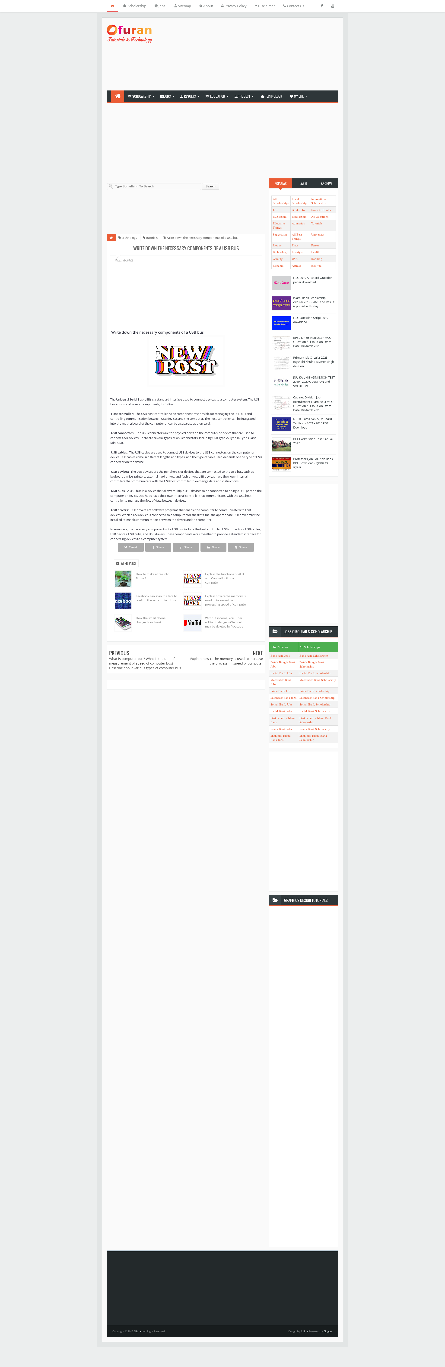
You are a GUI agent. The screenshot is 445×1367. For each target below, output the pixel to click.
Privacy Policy (235, 5)
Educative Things (279, 225)
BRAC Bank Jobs (281, 673)
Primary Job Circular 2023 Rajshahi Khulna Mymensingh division (313, 361)
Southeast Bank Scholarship (317, 698)
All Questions (319, 216)
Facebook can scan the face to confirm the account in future (156, 598)
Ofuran (138, 1331)
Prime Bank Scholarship (314, 691)
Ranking (316, 259)
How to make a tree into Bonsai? (152, 576)
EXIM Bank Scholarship (314, 711)
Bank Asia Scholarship (313, 655)
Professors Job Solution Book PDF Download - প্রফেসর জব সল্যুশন (313, 463)
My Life (298, 96)
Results (189, 96)
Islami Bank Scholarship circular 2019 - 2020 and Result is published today (313, 302)
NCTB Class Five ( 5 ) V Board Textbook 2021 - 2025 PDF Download (312, 423)
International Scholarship (319, 201)
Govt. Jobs (298, 210)
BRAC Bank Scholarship (315, 673)
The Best (244, 96)
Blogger (328, 1331)
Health (315, 252)
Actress (296, 266)
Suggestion (280, 234)
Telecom (278, 266)
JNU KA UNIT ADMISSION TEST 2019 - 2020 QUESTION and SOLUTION (314, 381)
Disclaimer (266, 5)
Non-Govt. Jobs (321, 210)
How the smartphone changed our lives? (150, 620)
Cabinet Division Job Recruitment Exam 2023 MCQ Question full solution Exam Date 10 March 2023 (313, 403)
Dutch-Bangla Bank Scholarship (311, 664)
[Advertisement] (254, 54)
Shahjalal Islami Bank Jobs (280, 737)
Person (315, 245)
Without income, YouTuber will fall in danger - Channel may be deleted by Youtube (224, 622)
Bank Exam (299, 216)
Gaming (278, 259)
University (317, 234)
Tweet (132, 547)
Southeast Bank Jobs (283, 698)
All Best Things (297, 236)
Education (217, 96)
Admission (298, 223)
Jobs (161, 5)
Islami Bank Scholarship (314, 729)
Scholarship (136, 5)
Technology (273, 96)
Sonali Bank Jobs (281, 704)
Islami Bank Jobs (281, 729)
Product (278, 245)
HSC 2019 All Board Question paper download (313, 280)
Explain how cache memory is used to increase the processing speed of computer (226, 600)
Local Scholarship (299, 201)
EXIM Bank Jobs (281, 711)
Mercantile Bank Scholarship (317, 680)
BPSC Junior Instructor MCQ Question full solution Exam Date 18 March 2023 (312, 342)
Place (295, 245)
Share (160, 547)
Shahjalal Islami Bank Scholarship (313, 737)
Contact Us (295, 5)
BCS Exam (279, 216)
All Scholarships (281, 201)
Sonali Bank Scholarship (315, 704)
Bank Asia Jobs (280, 655)
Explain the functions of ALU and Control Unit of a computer (224, 578)
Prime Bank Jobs (280, 691)
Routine (316, 266)
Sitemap (184, 5)
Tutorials (316, 223)
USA (295, 259)
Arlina (304, 1331)
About (207, 5)
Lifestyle (297, 252)
